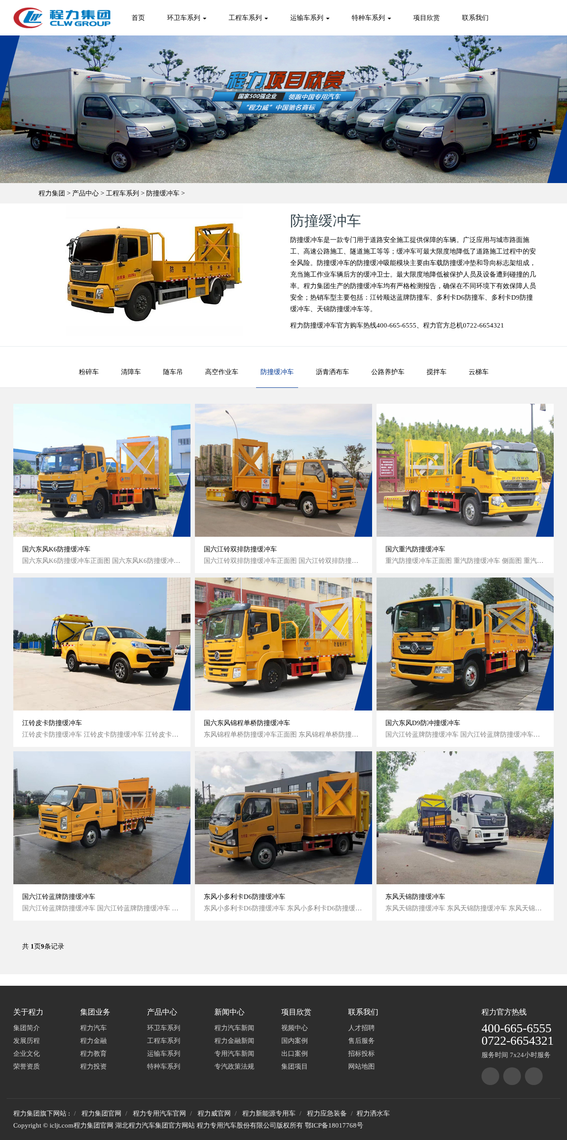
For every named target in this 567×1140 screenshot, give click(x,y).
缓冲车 (406, 251)
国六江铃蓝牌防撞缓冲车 (58, 896)
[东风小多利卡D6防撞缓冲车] (283, 817)
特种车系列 (369, 17)
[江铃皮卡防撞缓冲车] (101, 644)
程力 (489, 1012)
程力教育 (93, 1053)
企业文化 (26, 1053)
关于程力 (28, 1012)
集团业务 (95, 1012)
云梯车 (479, 371)
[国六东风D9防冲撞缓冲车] (465, 644)
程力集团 (52, 193)
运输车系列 (307, 17)
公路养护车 (387, 371)
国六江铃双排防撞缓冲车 (240, 549)
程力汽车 (93, 1027)
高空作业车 (221, 371)
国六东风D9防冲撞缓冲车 (422, 722)
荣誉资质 (26, 1066)
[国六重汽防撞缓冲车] (465, 470)
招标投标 (361, 1053)
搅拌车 (437, 371)
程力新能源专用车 (268, 1113)
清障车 (131, 371)
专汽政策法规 (234, 1066)
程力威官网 (214, 1113)
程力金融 (93, 1040)
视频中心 (294, 1027)
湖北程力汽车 (135, 1125)
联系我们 (475, 17)
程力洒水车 (373, 1113)
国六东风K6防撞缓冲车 (56, 549)
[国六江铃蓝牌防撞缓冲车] (101, 817)
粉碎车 (89, 371)
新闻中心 (229, 1012)
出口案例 (294, 1053)
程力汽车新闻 (234, 1027)
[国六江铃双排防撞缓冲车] (283, 470)
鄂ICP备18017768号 (334, 1125)
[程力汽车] (512, 1076)
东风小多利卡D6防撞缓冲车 (244, 896)
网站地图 (361, 1066)
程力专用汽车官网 (159, 1113)
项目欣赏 (426, 17)
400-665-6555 (516, 1028)
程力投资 (93, 1066)
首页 (138, 17)
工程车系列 (246, 17)
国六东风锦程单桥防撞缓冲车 (247, 722)
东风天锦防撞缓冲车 (415, 896)
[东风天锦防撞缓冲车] (465, 817)
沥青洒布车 (332, 371)
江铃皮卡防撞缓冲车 (52, 722)
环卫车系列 (184, 17)
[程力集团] (490, 1076)
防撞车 (475, 297)
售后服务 (361, 1040)
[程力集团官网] (61, 17)
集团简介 (26, 1027)
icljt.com (62, 1125)
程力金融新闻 (234, 1040)
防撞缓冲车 (162, 193)
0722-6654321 (518, 1040)
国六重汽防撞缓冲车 (415, 549)
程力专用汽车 (217, 1125)
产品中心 (85, 193)
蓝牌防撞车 (413, 297)
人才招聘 (361, 1027)
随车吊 (173, 371)
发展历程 (26, 1040)
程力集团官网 (101, 1113)
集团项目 (294, 1066)
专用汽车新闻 (234, 1053)
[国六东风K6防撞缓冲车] (101, 470)
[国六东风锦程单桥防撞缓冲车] (283, 644)
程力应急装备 (327, 1113)
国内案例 (294, 1040)
